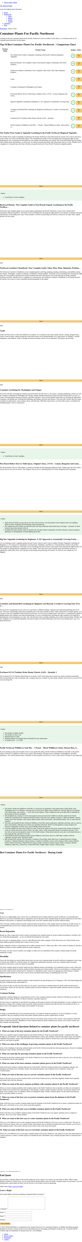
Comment (3, 1209)
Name (2, 1212)
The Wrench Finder (6, 6)
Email (2, 1216)
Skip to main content (10, 2)
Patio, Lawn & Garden (15, 1186)
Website (2, 1220)
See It (79, 55)
